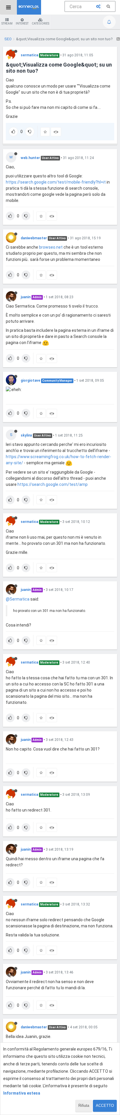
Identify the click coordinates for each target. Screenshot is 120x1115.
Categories (40, 23)
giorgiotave (30, 380)
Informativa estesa (21, 1093)
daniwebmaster (34, 238)
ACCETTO (105, 1105)
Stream (7, 23)
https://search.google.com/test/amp (52, 484)
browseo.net (51, 247)
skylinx (26, 435)
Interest (22, 23)
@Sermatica (17, 599)
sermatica (29, 55)
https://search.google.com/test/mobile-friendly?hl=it (56, 182)
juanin (26, 297)
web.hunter (30, 158)
